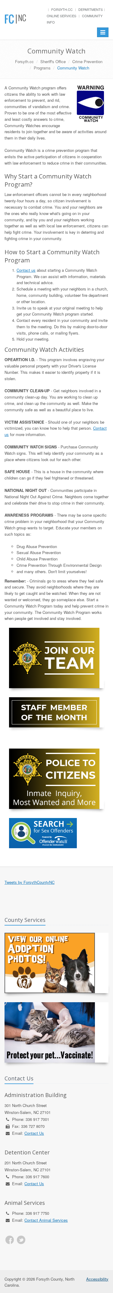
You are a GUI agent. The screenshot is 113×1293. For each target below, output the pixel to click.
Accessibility (97, 1279)
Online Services (61, 15)
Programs (42, 68)
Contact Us (34, 1133)
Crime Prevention (87, 61)
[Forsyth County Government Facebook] (9, 1240)
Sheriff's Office (53, 61)
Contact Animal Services (46, 1220)
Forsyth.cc (62, 9)
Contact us (26, 270)
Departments (90, 9)
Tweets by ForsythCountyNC (30, 882)
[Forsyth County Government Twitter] (21, 1240)
